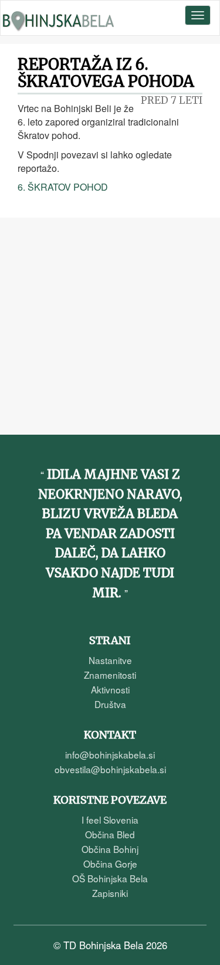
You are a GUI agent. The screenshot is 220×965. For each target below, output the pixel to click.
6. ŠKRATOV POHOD (63, 187)
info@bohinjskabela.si (110, 754)
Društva (110, 703)
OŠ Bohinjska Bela (110, 878)
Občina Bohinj (110, 848)
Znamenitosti (110, 674)
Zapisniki (110, 892)
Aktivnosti (110, 689)
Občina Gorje (110, 863)
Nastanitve (110, 660)
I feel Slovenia (110, 819)
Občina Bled (110, 834)
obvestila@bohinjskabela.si (110, 769)
